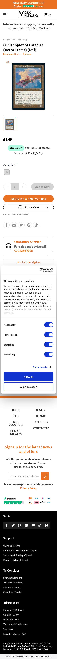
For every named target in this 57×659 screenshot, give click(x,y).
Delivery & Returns (13, 609)
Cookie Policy (11, 614)
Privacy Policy (28, 488)
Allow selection (28, 386)
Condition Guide (12, 592)
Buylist (41, 409)
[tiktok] (36, 225)
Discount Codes (12, 587)
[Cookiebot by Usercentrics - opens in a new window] (40, 270)
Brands (41, 415)
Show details (40, 367)
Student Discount (12, 577)
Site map (8, 628)
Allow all (28, 376)
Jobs (16, 415)
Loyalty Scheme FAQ (14, 633)
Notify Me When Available (28, 198)
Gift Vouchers (16, 423)
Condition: (10, 164)
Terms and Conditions (15, 624)
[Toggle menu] (8, 14)
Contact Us (41, 427)
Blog (15, 409)
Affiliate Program (12, 582)
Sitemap (48, 656)
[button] (28, 207)
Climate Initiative (16, 432)
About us (41, 421)
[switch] (48, 334)
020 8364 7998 (11, 545)
